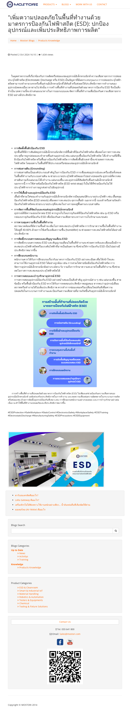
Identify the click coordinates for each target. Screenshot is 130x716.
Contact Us (65, 621)
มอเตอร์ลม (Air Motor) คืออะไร (30, 509)
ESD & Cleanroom (28, 587)
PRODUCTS (49, 4)
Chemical (24, 603)
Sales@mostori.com (70, 633)
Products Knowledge (49, 40)
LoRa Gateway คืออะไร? (27, 500)
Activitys (23, 556)
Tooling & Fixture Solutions (33, 606)
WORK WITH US (84, 4)
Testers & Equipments (31, 600)
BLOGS (65, 4)
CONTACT (102, 4)
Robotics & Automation (31, 596)
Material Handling (29, 593)
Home (13, 40)
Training (23, 559)
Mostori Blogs (27, 40)
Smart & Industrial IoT (31, 590)
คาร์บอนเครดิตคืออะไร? (26, 495)
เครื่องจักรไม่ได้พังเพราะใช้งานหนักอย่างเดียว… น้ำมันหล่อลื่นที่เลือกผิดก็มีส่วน (52, 504)
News (22, 553)
